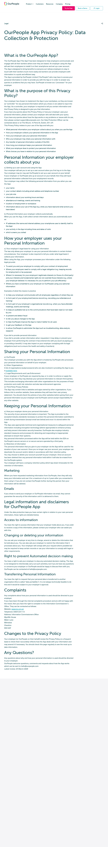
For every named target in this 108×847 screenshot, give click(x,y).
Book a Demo (82, 8)
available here (11, 370)
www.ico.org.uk (17, 609)
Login (98, 8)
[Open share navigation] (102, 23)
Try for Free (68, 8)
